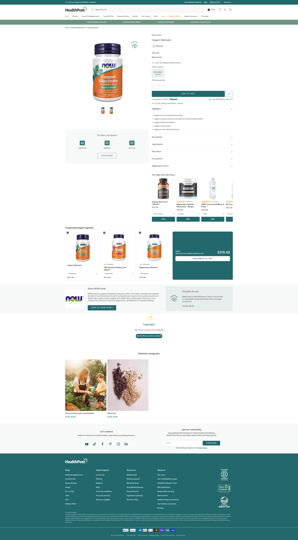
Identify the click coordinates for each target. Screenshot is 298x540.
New (67, 16)
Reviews (160, 508)
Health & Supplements (91, 16)
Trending (204, 16)
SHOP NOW (70, 417)
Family (135, 16)
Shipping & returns (160, 166)
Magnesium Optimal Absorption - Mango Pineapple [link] (185, 205)
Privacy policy (131, 535)
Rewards (99, 483)
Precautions (157, 158)
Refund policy (180, 535)
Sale (163, 16)
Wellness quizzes (133, 479)
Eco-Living (145, 16)
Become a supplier (103, 500)
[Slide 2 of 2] (111, 111)
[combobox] (147, 10)
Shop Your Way (132, 500)
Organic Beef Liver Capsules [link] (160, 203)
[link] (163, 188)
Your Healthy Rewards (192, 2)
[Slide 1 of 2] (103, 111)
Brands (75, 16)
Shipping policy (154, 535)
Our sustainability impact (167, 479)
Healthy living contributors (168, 500)
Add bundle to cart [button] (203, 258)
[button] (220, 9)
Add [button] (163, 219)
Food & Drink (108, 16)
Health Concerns (190, 16)
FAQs (98, 487)
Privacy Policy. (202, 448)
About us (227, 2)
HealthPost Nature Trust (167, 483)
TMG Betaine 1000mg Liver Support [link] (115, 268)
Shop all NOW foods (102, 308)
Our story (161, 475)
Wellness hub (215, 2)
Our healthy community (166, 504)
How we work (162, 496)
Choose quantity (158, 80)
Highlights (156, 109)
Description (157, 137)
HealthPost (120, 535)
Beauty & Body (123, 16)
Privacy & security (103, 496)
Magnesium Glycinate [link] (148, 267)
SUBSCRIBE (211, 443)
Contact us (100, 475)
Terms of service (142, 535)
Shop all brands (133, 491)
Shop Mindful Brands (135, 487)
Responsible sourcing (165, 491)
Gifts (156, 16)
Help (205, 2)
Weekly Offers (174, 16)
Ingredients (157, 144)
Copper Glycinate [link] (74, 265)
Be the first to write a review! (149, 336)
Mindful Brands (133, 483)
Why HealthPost (163, 487)
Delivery (99, 479)
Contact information (168, 535)
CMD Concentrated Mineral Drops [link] (212, 205)
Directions (156, 151)
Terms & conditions (104, 491)
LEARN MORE (188, 306)
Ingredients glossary (135, 496)
